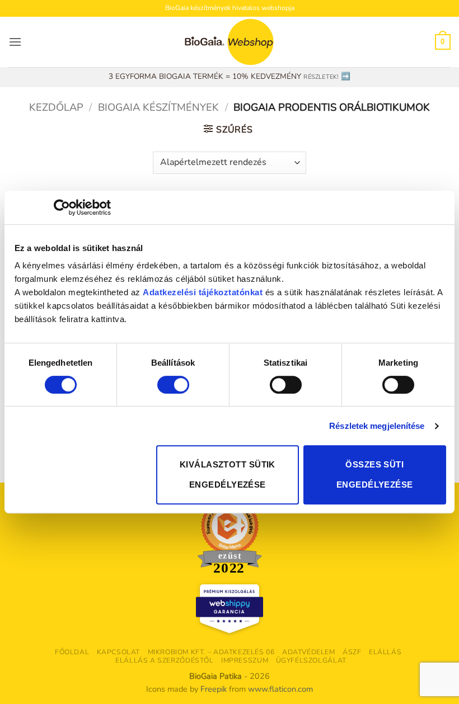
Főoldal (72, 652)
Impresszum (244, 660)
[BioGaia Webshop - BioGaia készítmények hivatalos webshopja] (229, 42)
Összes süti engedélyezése (374, 474)
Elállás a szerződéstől (164, 660)
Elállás (385, 652)
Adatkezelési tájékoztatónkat (203, 292)
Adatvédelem (308, 652)
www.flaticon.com (280, 688)
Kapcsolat (118, 652)
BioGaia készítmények (158, 107)
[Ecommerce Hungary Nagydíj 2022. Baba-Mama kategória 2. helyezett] (229, 536)
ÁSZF (352, 652)
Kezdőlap (56, 107)
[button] (15, 41)
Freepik (213, 688)
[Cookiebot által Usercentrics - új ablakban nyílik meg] (62, 207)
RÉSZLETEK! (320, 77)
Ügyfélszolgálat (311, 660)
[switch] (173, 385)
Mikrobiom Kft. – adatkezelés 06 (211, 652)
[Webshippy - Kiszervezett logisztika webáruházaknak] (229, 609)
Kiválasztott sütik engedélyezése (227, 474)
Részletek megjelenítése (376, 426)
